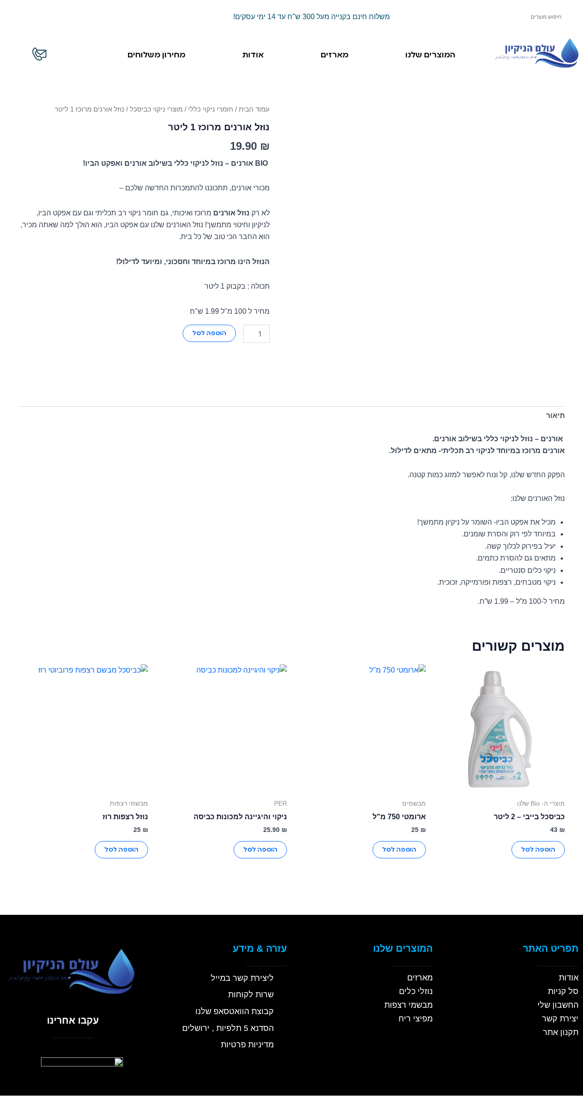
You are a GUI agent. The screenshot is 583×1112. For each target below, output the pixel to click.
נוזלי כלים (416, 991)
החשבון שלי (557, 1005)
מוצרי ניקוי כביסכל (156, 109)
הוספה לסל (209, 333)
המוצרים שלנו (430, 55)
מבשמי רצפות (408, 1005)
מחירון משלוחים (156, 55)
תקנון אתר (560, 1032)
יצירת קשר (560, 1018)
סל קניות (563, 991)
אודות (253, 55)
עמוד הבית (254, 109)
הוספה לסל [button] (538, 849)
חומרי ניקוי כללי (210, 109)
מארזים (334, 55)
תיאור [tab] (555, 415)
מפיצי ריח (416, 1018)
